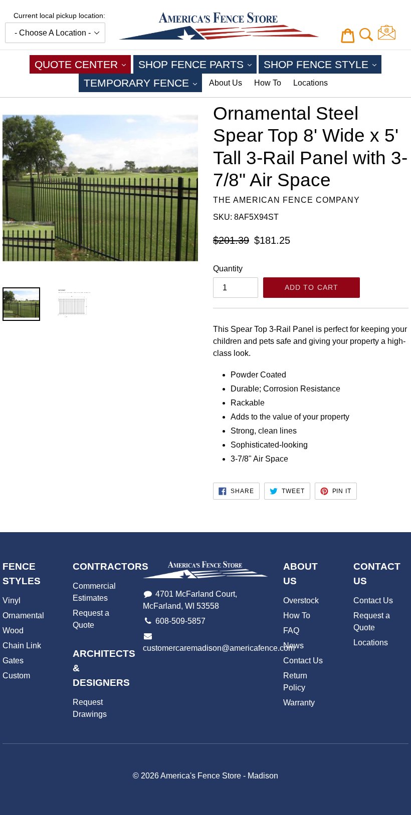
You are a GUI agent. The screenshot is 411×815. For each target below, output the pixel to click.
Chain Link (22, 645)
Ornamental (23, 615)
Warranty (299, 702)
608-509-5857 (180, 621)
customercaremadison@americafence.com (219, 648)
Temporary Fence (143, 83)
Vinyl (12, 600)
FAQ (291, 630)
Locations (310, 83)
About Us (225, 83)
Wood (13, 630)
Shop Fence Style (322, 64)
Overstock (301, 600)
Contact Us (303, 660)
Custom (16, 675)
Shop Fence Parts (197, 64)
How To (267, 83)
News (293, 645)
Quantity (228, 268)
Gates (13, 660)
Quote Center (83, 64)
